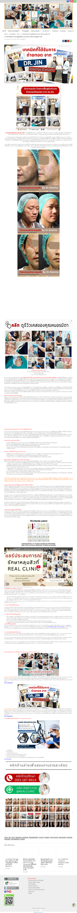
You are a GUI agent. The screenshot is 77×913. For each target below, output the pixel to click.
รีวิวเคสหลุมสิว (25, 31)
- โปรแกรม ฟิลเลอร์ (32, 886)
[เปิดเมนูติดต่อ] (74, 905)
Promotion (55, 31)
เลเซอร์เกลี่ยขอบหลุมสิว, (51, 626)
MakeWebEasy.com (40, 912)
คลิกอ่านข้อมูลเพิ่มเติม (8, 716)
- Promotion (31, 892)
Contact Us (71, 31)
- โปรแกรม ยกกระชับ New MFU (36, 890)
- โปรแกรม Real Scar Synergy (35, 880)
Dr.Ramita (63, 31)
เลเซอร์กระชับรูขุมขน (61, 626)
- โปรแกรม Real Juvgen (34, 882)
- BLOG (30, 893)
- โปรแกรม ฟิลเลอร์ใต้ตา (34, 888)
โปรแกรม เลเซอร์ (35, 31)
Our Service (46, 31)
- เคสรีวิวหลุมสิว (31, 884)
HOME (4, 31)
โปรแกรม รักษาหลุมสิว (13, 31)
